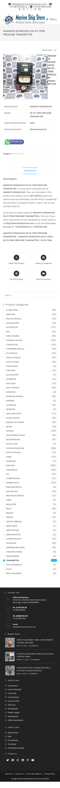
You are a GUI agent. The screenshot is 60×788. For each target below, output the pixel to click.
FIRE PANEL (11, 370)
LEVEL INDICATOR (13, 413)
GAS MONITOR (12, 374)
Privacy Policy (50, 774)
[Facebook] (13, 760)
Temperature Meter (16, 748)
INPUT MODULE (12, 387)
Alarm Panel (13, 732)
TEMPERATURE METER (15, 547)
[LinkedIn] (23, 760)
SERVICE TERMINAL (14, 521)
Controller (12, 693)
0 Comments (33, 646)
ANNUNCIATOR (12, 323)
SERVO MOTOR (12, 530)
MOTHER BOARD (13, 439)
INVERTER (10, 400)
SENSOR (9, 517)
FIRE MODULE (12, 366)
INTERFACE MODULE (14, 396)
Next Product (47, 50)
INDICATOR (10, 383)
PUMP (8, 500)
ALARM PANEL (12, 310)
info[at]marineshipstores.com (24, 627)
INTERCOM (10, 392)
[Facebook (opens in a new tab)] (24, 9)
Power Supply (13, 712)
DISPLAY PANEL (12, 362)
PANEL (9, 456)
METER (9, 426)
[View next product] (55, 50)
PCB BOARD (11, 461)
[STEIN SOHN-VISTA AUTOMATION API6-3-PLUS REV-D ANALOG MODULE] (10, 670)
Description (30, 170)
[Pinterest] (28, 760)
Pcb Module (13, 708)
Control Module (14, 689)
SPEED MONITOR (13, 534)
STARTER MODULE (13, 538)
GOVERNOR (11, 379)
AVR (7, 331)
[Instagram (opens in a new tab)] (31, 9)
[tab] (30, 171)
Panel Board (13, 716)
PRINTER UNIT (12, 491)
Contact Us (19, 774)
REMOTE (9, 513)
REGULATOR (11, 504)
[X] (8, 760)
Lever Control (13, 701)
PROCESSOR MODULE (15, 495)
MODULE (10, 431)
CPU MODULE (12, 353)
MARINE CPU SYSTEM (15, 422)
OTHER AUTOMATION (15, 448)
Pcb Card (11, 705)
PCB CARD (10, 465)
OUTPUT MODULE (13, 452)
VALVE (8, 569)
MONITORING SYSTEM (15, 435)
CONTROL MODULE (14, 340)
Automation (13, 685)
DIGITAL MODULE (13, 357)
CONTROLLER (12, 344)
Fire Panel (12, 744)
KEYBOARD (10, 409)
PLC (7, 474)
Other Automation (15, 720)
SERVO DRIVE (11, 526)
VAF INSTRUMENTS (14, 564)
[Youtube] (33, 760)
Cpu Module (13, 740)
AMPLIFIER (10, 314)
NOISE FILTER (11, 444)
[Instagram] (18, 760)
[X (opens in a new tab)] (20, 9)
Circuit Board (13, 697)
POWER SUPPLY (12, 482)
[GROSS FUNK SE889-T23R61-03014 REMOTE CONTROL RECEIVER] (10, 642)
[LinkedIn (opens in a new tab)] (35, 9)
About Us (8, 774)
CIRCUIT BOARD (12, 336)
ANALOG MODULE (13, 318)
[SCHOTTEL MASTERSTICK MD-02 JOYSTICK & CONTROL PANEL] (10, 656)
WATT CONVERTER (13, 573)
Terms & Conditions (34, 774)
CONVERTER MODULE (15, 349)
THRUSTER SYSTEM (14, 552)
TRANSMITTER (18, 153)
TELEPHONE (11, 543)
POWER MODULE (13, 478)
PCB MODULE (11, 470)
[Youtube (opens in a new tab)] (39, 9)
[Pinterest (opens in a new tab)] (27, 9)
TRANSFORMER (12, 556)
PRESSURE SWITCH (14, 487)
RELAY (8, 508)
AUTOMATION (12, 327)
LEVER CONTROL (13, 418)
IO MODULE (11, 405)
